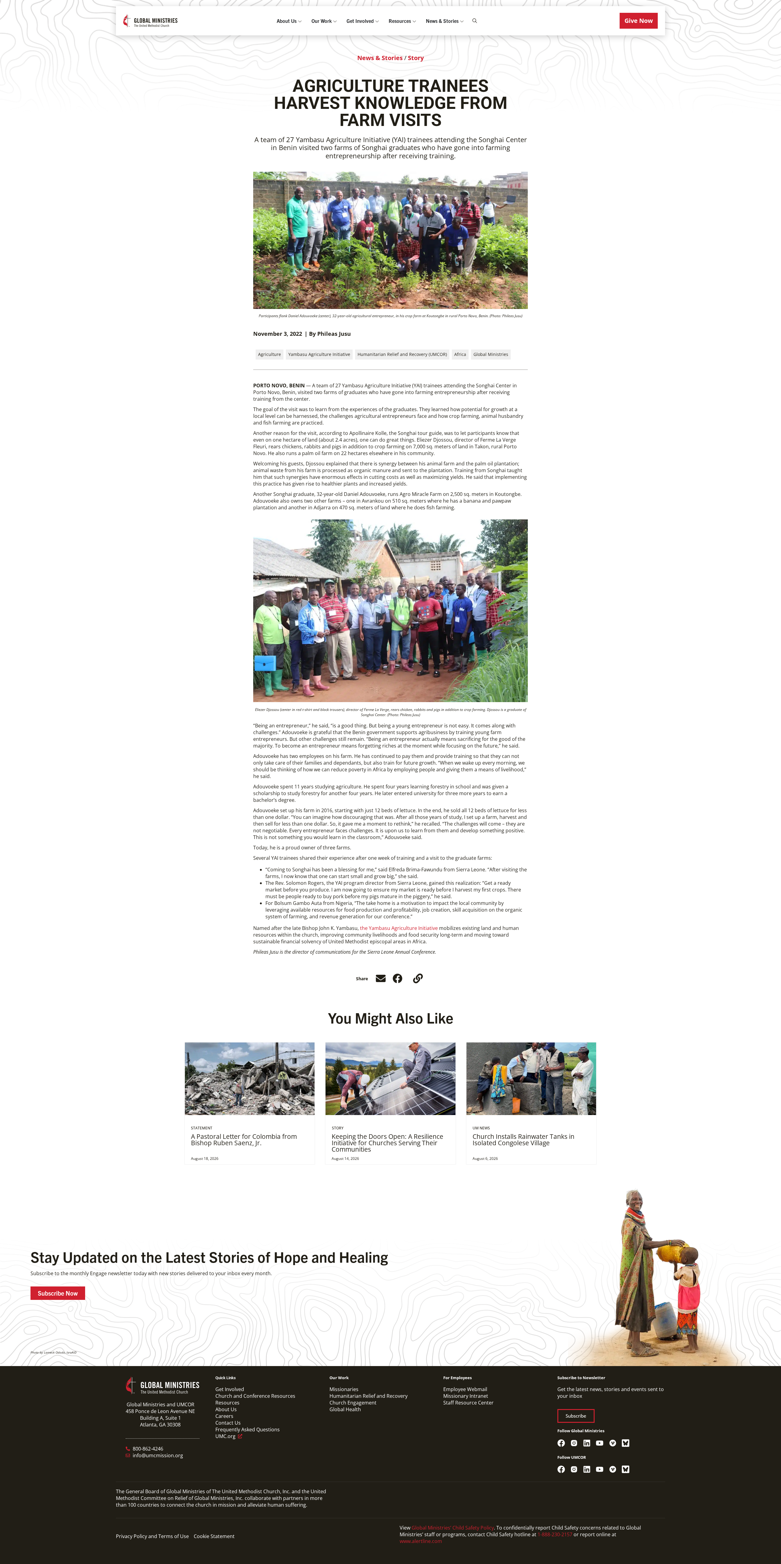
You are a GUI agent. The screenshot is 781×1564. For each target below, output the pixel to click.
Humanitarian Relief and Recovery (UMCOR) (402, 354)
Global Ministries (490, 354)
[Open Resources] (414, 20)
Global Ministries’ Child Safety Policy (453, 1527)
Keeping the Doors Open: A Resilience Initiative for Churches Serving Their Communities (387, 1143)
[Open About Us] (300, 20)
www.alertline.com (421, 1541)
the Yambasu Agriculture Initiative (399, 928)
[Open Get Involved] (377, 20)
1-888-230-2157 (555, 1534)
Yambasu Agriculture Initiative (319, 354)
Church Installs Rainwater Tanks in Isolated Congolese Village (523, 1139)
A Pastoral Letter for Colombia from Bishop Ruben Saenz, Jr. (244, 1139)
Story (416, 58)
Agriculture (269, 354)
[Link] (418, 978)
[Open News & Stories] (462, 20)
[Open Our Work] (335, 20)
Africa (460, 354)
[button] (639, 21)
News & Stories (380, 58)
